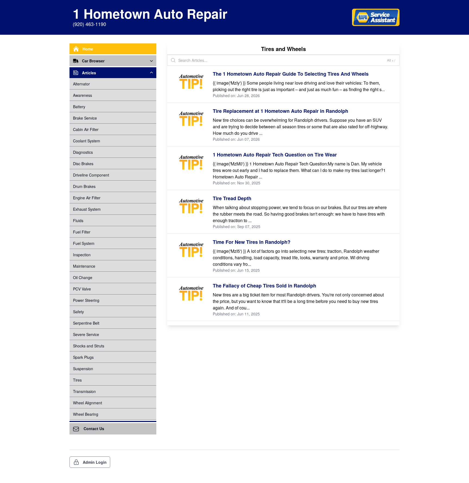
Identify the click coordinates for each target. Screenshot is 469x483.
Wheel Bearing (85, 414)
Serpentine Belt (86, 323)
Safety (78, 311)
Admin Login (95, 462)
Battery (79, 106)
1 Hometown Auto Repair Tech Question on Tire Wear (275, 154)
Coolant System (86, 140)
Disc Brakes (83, 163)
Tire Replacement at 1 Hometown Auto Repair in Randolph (280, 110)
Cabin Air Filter (86, 129)
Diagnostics (83, 152)
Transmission (84, 391)
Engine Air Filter (86, 197)
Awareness (82, 95)
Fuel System (83, 243)
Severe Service (86, 334)
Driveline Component (91, 175)
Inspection (82, 254)
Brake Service (85, 118)
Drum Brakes (84, 186)
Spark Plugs (83, 357)
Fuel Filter (81, 232)
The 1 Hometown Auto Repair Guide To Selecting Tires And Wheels (291, 73)
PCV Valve (82, 289)
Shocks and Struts (88, 345)
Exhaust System (87, 209)
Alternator (81, 84)
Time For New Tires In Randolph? (251, 241)
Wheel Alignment (87, 402)
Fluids (78, 220)
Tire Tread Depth (232, 198)
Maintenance (84, 266)
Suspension (83, 368)
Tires (77, 380)
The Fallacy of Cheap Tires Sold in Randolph (264, 285)
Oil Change (82, 277)
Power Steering (86, 300)
